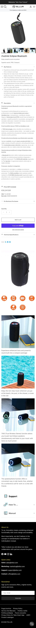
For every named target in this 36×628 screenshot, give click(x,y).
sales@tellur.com (12, 562)
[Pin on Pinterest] (10, 242)
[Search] (6, 7)
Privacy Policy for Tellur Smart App (12, 615)
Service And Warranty (8, 611)
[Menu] (2, 7)
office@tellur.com (14, 574)
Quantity (4, 208)
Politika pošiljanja (7, 613)
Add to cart (18, 219)
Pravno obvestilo (20, 613)
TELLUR (9, 622)
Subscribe (18, 598)
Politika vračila (22, 611)
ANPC (28, 615)
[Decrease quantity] (3, 212)
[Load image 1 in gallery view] (18, 29)
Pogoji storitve (6, 608)
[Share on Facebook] (7, 242)
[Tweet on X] (5, 242)
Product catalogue (7, 617)
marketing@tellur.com (17, 566)
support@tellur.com (15, 570)
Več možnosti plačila (18, 229)
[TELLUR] (18, 6)
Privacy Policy (17, 608)
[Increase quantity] (9, 212)
